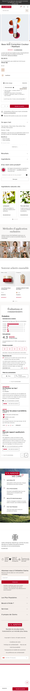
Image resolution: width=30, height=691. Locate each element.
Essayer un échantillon (10, 113)
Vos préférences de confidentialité (15, 652)
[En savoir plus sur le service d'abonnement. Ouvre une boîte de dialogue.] (13, 87)
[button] (15, 122)
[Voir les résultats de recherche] (27, 10)
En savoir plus (21, 134)
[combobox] (15, 99)
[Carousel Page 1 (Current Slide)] (12, 219)
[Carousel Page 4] (16, 301)
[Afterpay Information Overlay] (6, 62)
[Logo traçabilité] (3, 170)
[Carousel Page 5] (17, 219)
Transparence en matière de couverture (15, 649)
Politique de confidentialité (11, 644)
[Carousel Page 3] (15, 301)
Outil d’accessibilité (15, 647)
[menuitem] (21, 7)
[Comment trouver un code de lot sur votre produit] (27, 175)
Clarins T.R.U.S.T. (22, 169)
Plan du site (23, 644)
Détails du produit (12, 55)
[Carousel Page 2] (14, 301)
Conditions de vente (15, 642)
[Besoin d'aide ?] (27, 682)
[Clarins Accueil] (6, 7)
